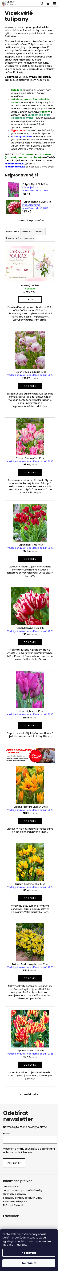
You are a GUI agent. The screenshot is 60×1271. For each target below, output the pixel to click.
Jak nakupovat (11, 1186)
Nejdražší (40, 231)
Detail (30, 299)
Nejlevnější (27, 231)
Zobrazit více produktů (28, 220)
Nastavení (29, 1253)
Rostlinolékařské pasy (15, 1201)
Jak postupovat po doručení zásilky (22, 1190)
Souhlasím (28, 1263)
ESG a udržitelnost (13, 1205)
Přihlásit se (14, 1163)
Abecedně (29, 238)
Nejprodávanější (13, 238)
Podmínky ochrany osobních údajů (22, 1197)
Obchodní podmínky (14, 1194)
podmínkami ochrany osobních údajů (29, 1150)
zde (24, 1245)
